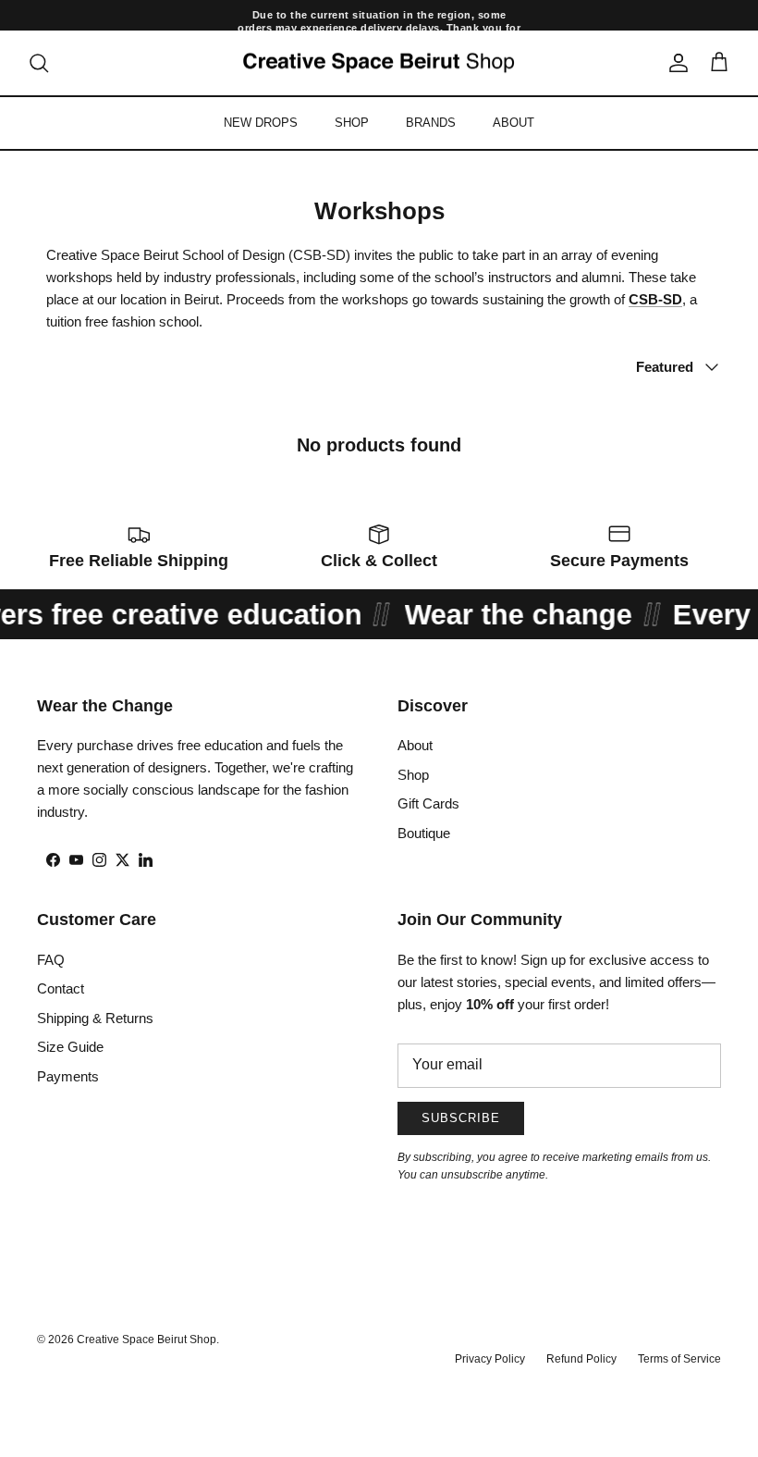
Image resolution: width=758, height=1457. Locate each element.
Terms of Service (679, 1358)
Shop (413, 775)
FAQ (51, 960)
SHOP (352, 123)
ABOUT (513, 123)
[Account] (675, 63)
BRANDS (431, 123)
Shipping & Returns (95, 1018)
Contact (60, 988)
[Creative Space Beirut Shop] (379, 63)
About (415, 745)
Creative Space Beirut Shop (146, 1339)
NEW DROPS (261, 123)
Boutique (423, 833)
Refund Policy (581, 1358)
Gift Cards (428, 803)
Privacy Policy (490, 1358)
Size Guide (70, 1047)
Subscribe (461, 1118)
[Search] (39, 63)
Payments (68, 1076)
